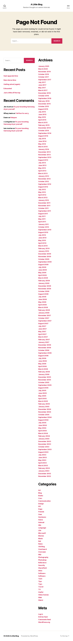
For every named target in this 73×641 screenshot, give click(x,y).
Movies (41, 536)
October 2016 (43, 96)
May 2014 (42, 144)
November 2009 (44, 256)
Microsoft (42, 533)
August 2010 (43, 232)
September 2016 (44, 98)
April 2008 (42, 305)
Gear (40, 514)
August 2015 (43, 109)
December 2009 (44, 254)
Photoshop (42, 560)
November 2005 (44, 380)
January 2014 (43, 149)
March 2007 (43, 337)
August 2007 (43, 323)
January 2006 (43, 374)
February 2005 (44, 404)
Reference (42, 563)
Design (41, 504)
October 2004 (43, 415)
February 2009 (44, 281)
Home (40, 520)
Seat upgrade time (11, 76)
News (40, 544)
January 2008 (43, 313)
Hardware (42, 517)
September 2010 (44, 230)
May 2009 (42, 273)
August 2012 (43, 187)
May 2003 (42, 460)
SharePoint (42, 568)
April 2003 (42, 463)
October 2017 (43, 77)
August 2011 (43, 214)
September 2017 (44, 80)
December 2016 (44, 93)
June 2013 (42, 165)
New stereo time (10, 80)
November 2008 (44, 289)
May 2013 (42, 168)
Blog (40, 493)
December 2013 (44, 152)
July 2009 (42, 267)
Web (40, 597)
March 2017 (42, 90)
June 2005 (42, 393)
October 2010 (43, 227)
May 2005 (42, 396)
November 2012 (44, 179)
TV (39, 589)
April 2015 (42, 120)
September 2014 (44, 133)
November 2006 (44, 348)
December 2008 (44, 286)
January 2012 (43, 200)
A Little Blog (36, 4)
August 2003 (43, 452)
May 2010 (42, 240)
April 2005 (42, 398)
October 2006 (43, 350)
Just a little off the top (12, 93)
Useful (40, 592)
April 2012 (42, 195)
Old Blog (41, 546)
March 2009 (43, 278)
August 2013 (43, 160)
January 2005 (43, 407)
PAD (39, 555)
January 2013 (43, 176)
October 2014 (43, 130)
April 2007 (42, 334)
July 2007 (42, 326)
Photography (43, 557)
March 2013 (42, 173)
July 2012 (42, 189)
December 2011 (44, 203)
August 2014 (43, 136)
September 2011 (44, 211)
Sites (40, 571)
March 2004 (43, 433)
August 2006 (43, 356)
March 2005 (43, 401)
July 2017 (42, 82)
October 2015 (43, 106)
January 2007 (43, 342)
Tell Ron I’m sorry (22, 113)
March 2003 (43, 465)
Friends (41, 512)
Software (41, 573)
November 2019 (44, 72)
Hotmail (41, 522)
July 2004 (42, 423)
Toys (40, 584)
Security (41, 565)
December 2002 (44, 473)
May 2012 (42, 192)
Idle (39, 525)
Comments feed (44, 619)
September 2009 (45, 262)
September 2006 (45, 353)
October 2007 (43, 318)
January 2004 (43, 439)
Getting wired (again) (12, 84)
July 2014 (42, 139)
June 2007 (42, 329)
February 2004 (44, 436)
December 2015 (44, 104)
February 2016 (43, 101)
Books (40, 496)
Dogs (40, 509)
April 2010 (42, 243)
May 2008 (42, 302)
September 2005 (45, 385)
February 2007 (44, 340)
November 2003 (44, 444)
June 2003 (42, 457)
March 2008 (43, 307)
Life (39, 530)
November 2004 (44, 412)
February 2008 (44, 310)
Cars (40, 498)
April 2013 (42, 171)
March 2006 (43, 369)
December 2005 (44, 377)
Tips (40, 581)
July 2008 (42, 297)
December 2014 (44, 128)
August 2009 (43, 264)
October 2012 (43, 181)
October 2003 (43, 447)
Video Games (43, 595)
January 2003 (43, 471)
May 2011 (42, 219)
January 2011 (43, 224)
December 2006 (44, 345)
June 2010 (42, 238)
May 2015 (42, 117)
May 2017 (42, 88)
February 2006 (44, 372)
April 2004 (42, 431)
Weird (40, 600)
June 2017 (42, 85)
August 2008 (43, 294)
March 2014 (42, 147)
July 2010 (42, 235)
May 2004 (42, 428)
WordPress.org (44, 622)
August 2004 (43, 420)
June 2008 (42, 299)
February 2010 (44, 248)
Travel (40, 587)
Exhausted (8, 88)
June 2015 (42, 114)
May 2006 (42, 364)
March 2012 (42, 197)
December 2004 (44, 409)
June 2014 (42, 141)
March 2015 (42, 122)
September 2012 (44, 184)
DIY (39, 506)
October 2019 (43, 74)
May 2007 (42, 331)
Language (42, 528)
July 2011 (42, 216)
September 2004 (45, 417)
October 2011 (43, 208)
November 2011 (44, 206)
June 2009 (42, 270)
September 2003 (45, 449)
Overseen (42, 552)
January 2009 (43, 283)
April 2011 (42, 222)
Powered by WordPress (29, 636)
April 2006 (42, 366)
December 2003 (44, 441)
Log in (40, 614)
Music (40, 538)
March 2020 (43, 69)
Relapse (14, 117)
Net (39, 541)
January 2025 (43, 66)
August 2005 (43, 388)
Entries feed (43, 617)
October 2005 (43, 382)
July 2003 (42, 455)
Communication (44, 501)
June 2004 (42, 425)
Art (39, 490)
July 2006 (42, 358)
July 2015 (42, 112)
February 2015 (43, 125)
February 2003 (44, 468)
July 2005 (42, 390)
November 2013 (44, 155)
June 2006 (42, 361)
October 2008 (43, 291)
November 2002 (44, 476)
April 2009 (42, 275)
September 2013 (44, 157)
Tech (40, 579)
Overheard (42, 549)
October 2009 (43, 259)
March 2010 (43, 246)
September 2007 (44, 321)
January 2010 (43, 251)
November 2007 (44, 315)
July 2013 (42, 163)
